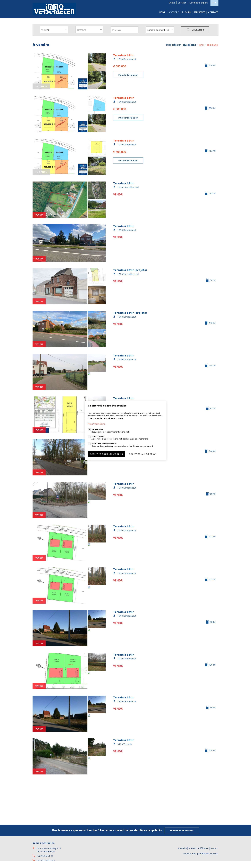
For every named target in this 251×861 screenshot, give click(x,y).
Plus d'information (128, 74)
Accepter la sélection (143, 454)
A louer (186, 12)
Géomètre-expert (198, 2)
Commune (212, 44)
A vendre (173, 12)
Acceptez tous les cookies (106, 454)
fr (213, 2)
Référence (199, 12)
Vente (172, 2)
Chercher (197, 29)
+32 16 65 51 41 (45, 855)
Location (182, 2)
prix (201, 44)
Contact (213, 12)
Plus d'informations (96, 424)
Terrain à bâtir (123, 55)
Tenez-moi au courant (182, 830)
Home (162, 12)
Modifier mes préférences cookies (200, 853)
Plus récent (189, 44)
